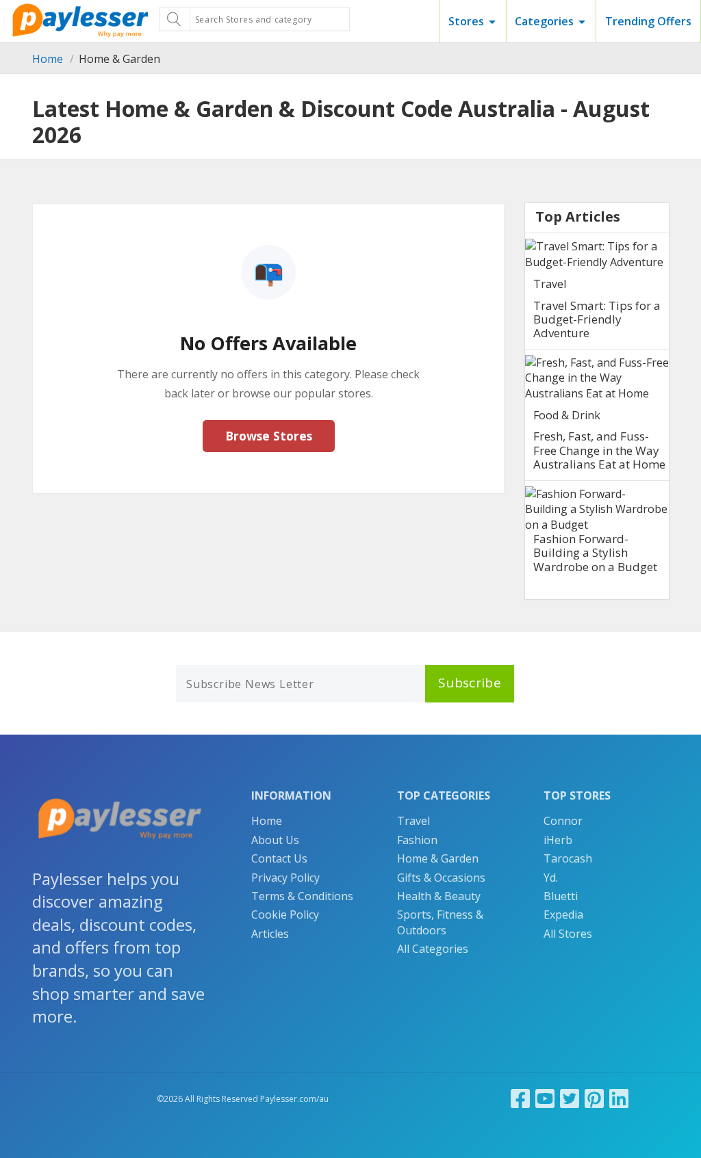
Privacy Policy (285, 877)
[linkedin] (618, 1098)
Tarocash (568, 858)
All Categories (432, 948)
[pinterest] (594, 1098)
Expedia (563, 914)
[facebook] (520, 1098)
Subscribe (469, 683)
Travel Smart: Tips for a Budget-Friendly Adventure (597, 319)
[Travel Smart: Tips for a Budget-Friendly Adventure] (597, 254)
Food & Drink (566, 415)
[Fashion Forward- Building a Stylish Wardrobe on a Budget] (597, 509)
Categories (544, 21)
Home (47, 58)
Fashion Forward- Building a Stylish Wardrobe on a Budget (595, 553)
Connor (563, 820)
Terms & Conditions (302, 896)
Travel (549, 283)
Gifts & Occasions (441, 877)
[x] (569, 1098)
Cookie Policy (285, 914)
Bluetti (561, 896)
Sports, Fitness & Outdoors (440, 922)
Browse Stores (268, 435)
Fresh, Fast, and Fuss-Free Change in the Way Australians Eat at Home (599, 450)
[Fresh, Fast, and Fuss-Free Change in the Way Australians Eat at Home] (597, 378)
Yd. (551, 877)
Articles (270, 933)
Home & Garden (438, 858)
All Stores (568, 933)
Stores (466, 21)
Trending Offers (648, 21)
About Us (275, 839)
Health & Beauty (439, 896)
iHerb (558, 839)
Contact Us (279, 858)
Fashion (417, 839)
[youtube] (545, 1098)
